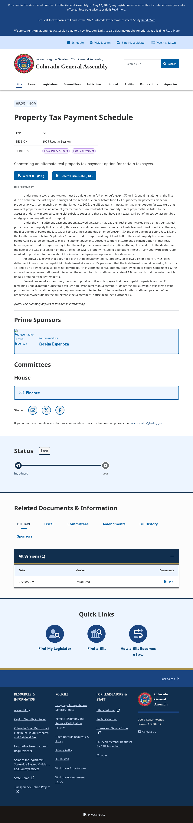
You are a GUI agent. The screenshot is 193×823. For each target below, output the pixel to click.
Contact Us (149, 731)
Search (171, 64)
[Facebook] (59, 410)
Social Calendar (106, 719)
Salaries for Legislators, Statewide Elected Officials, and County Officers (32, 764)
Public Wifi (62, 759)
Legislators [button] (49, 84)
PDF (171, 582)
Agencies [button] (170, 84)
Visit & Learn (102, 42)
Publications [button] (149, 84)
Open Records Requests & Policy (72, 739)
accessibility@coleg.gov (147, 423)
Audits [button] (129, 84)
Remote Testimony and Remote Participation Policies (70, 723)
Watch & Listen (166, 42)
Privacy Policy (63, 750)
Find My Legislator (133, 42)
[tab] (23, 525)
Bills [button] (19, 84)
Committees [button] (72, 84)
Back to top (168, 679)
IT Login (101, 755)
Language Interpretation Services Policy (71, 707)
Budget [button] (113, 84)
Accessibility (22, 710)
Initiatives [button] (94, 84)
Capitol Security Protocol (30, 719)
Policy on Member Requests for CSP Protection (114, 744)
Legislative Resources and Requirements (30, 748)
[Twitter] (46, 410)
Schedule (77, 42)
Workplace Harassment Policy (70, 779)
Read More (148, 20)
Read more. (119, 9)
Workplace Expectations (70, 768)
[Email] (32, 410)
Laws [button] (32, 84)
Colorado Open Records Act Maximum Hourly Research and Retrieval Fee (31, 732)
